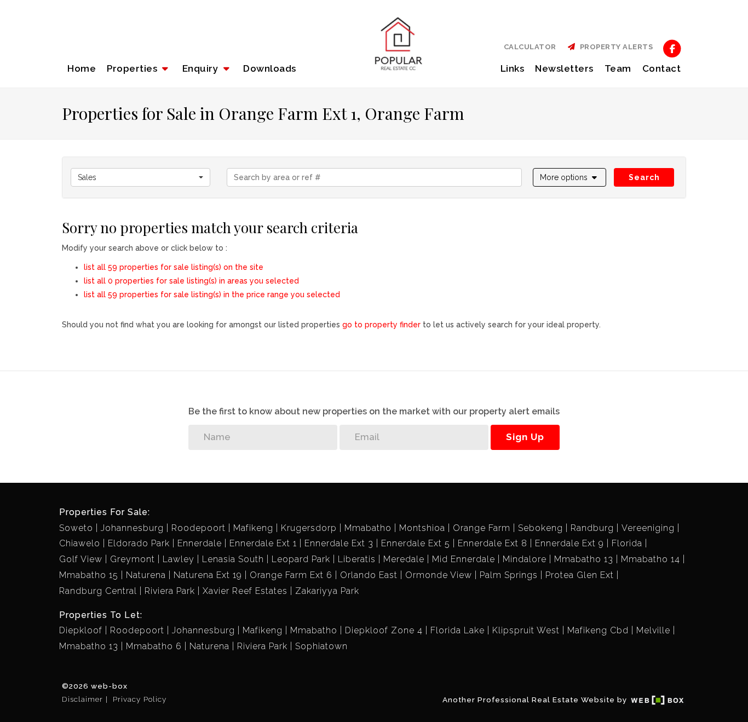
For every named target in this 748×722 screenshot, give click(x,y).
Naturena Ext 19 (208, 575)
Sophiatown (321, 646)
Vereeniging (648, 528)
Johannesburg (132, 528)
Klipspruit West (526, 630)
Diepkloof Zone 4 (384, 630)
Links (512, 68)
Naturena (146, 575)
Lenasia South (233, 559)
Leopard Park (301, 559)
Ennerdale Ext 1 (263, 543)
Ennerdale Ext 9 (569, 543)
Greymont (132, 559)
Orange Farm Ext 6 (291, 575)
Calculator (530, 47)
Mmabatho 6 (154, 646)
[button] (207, 68)
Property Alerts (614, 47)
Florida (627, 543)
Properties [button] (133, 68)
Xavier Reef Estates (245, 591)
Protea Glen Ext (579, 575)
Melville (653, 630)
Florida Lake (457, 630)
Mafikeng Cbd (598, 630)
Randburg (592, 528)
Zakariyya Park (327, 591)
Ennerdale (199, 543)
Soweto (76, 528)
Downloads (269, 68)
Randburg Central (98, 591)
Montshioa (422, 528)
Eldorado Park (139, 543)
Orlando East (369, 575)
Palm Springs (509, 575)
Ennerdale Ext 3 (338, 543)
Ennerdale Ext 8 (492, 543)
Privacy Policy (139, 699)
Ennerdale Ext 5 (415, 543)
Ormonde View (438, 575)
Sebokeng (540, 528)
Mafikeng (253, 528)
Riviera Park (170, 591)
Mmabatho (368, 528)
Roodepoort (198, 528)
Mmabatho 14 (650, 559)
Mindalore (524, 559)
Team (618, 68)
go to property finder (381, 324)
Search (644, 177)
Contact (661, 68)
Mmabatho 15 (88, 575)
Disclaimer (82, 699)
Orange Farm (481, 528)
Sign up (525, 436)
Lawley (178, 559)
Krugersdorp (309, 528)
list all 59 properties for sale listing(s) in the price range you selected (212, 294)
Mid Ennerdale (463, 559)
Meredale (403, 559)
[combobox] (140, 177)
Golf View (80, 559)
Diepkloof (80, 630)
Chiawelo (79, 543)
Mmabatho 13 (583, 559)
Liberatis (357, 559)
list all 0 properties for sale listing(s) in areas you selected (191, 280)
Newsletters (564, 68)
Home (81, 68)
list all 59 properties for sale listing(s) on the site (173, 267)
